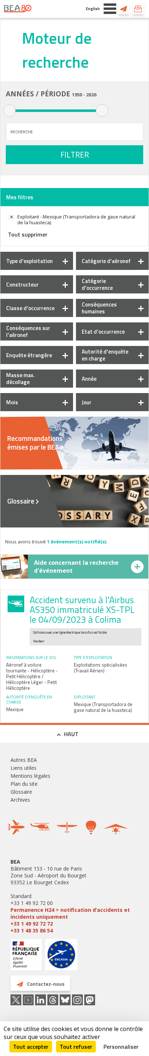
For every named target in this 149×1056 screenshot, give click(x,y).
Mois (12, 402)
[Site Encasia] (61, 957)
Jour (86, 402)
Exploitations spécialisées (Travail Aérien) (100, 667)
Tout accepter (30, 1046)
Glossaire (20, 501)
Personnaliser (121, 1046)
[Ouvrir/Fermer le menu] (110, 8)
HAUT (71, 734)
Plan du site (24, 783)
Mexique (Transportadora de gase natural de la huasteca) (103, 707)
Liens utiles (23, 767)
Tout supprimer (27, 234)
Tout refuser (76, 1046)
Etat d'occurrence (103, 331)
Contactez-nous (123, 8)
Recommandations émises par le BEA (35, 442)
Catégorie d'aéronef (106, 261)
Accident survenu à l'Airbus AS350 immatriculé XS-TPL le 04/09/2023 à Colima (82, 609)
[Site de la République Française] (26, 955)
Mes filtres (19, 197)
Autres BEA (23, 759)
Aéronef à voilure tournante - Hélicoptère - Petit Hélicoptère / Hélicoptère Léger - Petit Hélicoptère (32, 676)
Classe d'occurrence (30, 308)
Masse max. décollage (20, 378)
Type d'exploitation (29, 261)
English (93, 8)
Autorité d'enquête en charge (105, 355)
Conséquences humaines (99, 308)
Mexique (15, 709)
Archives (20, 799)
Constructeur (22, 284)
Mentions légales (30, 775)
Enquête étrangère (29, 355)
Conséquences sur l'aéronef (28, 331)
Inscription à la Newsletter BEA (138, 8)
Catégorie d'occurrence (97, 284)
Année (89, 379)
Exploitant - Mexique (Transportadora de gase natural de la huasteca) (76, 219)
